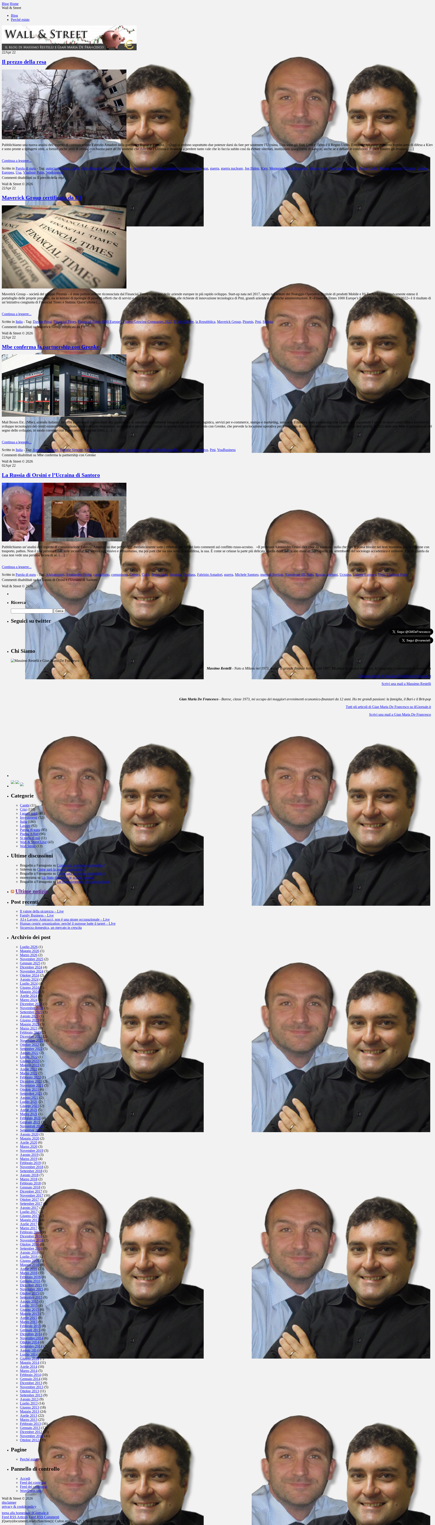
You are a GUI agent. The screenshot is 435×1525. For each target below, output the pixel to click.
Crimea (135, 574)
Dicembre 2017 (31, 1191)
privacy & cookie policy (19, 1506)
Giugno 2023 (29, 1020)
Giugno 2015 (29, 1309)
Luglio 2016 (29, 1256)
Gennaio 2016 (30, 1281)
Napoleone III (295, 574)
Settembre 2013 (31, 1395)
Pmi (258, 322)
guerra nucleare (232, 168)
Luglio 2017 (29, 1212)
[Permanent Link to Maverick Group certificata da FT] (64, 287)
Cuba (146, 574)
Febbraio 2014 (30, 1375)
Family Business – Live (37, 915)
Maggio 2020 (29, 1138)
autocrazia (53, 168)
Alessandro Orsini (79, 574)
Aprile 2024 (28, 996)
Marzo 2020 (28, 1146)
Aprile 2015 (28, 1318)
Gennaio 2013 (30, 1428)
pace (324, 168)
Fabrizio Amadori (164, 168)
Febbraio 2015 (30, 1326)
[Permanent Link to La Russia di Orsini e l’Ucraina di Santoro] (64, 540)
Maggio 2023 (29, 1024)
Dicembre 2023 (31, 1004)
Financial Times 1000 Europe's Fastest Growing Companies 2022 (125, 322)
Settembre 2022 (31, 1049)
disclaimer (9, 1502)
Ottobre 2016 (29, 1244)
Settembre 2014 (31, 1346)
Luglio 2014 (29, 1354)
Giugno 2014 (29, 1358)
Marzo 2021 (28, 1114)
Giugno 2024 (29, 987)
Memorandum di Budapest (288, 168)
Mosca (314, 168)
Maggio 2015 (29, 1314)
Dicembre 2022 (31, 1036)
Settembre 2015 (31, 1297)
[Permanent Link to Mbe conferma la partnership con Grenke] (64, 415)
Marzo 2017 (28, 1228)
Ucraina (410, 168)
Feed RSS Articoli (15, 1517)
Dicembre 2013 (31, 1383)
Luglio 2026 (29, 947)
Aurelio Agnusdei (45, 450)
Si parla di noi (30, 838)
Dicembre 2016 (31, 1236)
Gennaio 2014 (30, 1379)
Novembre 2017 (31, 1195)
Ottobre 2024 (29, 975)
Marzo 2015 (28, 1322)
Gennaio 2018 (30, 1187)
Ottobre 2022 (29, 1045)
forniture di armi (190, 168)
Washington (54, 172)
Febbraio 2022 (30, 1077)
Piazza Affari (29, 834)
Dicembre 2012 (31, 1432)
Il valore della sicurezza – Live (42, 911)
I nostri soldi (29, 813)
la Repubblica (205, 322)
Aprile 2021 (28, 1110)
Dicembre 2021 (31, 1081)
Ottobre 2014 (29, 1342)
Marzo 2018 (28, 1179)
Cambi (24, 805)
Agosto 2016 (29, 1252)
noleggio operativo (194, 450)
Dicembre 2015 (31, 1285)
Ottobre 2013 (29, 1391)
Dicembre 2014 (31, 1334)
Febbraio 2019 (30, 1163)
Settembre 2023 (31, 1012)
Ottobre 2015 (29, 1293)
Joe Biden (252, 168)
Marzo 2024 (28, 1000)
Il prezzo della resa (24, 62)
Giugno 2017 (29, 1216)
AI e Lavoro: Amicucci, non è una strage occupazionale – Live (65, 919)
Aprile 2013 (28, 1415)
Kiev (264, 168)
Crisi (23, 809)
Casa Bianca (123, 168)
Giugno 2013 (29, 1407)
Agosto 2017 (29, 1208)
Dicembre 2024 (31, 967)
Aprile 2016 (28, 1269)
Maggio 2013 (29, 1411)
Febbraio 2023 (30, 1032)
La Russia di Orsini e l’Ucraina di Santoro (51, 475)
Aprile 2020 (28, 1142)
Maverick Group (229, 322)
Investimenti (28, 817)
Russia (384, 168)
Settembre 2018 (31, 1171)
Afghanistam (55, 574)
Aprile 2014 (28, 1367)
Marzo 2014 (28, 1371)
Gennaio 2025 (30, 963)
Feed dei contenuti (33, 1482)
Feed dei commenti (33, 1487)
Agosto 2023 (29, 1016)
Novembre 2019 (31, 1151)
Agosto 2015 (29, 1301)
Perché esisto (20, 20)
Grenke (119, 450)
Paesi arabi (336, 168)
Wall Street (28, 846)
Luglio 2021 (29, 1102)
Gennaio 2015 (30, 1330)
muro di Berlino (271, 574)
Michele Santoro (247, 574)
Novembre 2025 (31, 959)
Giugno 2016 (29, 1261)
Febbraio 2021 (30, 1118)
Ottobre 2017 (29, 1199)
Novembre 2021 (31, 1085)
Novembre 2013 (31, 1387)
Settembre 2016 (31, 1248)
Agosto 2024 (29, 979)
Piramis (248, 322)
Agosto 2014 (29, 1350)
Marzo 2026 (28, 955)
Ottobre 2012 (29, 1440)
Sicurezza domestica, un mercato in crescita (51, 927)
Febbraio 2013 (30, 1424)
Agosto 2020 (29, 1134)
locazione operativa (141, 450)
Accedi (25, 1478)
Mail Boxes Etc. (167, 450)
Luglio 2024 (29, 983)
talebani (332, 574)
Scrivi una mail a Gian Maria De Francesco (400, 714)
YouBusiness (226, 450)
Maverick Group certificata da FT (42, 198)
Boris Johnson (91, 168)
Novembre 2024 (31, 971)
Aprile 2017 (28, 1224)
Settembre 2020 (31, 1130)
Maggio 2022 (29, 1065)
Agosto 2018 (29, 1175)
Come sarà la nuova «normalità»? (81, 865)
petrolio (351, 168)
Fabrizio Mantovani (99, 450)
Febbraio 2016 (30, 1277)
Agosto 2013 (29, 1399)
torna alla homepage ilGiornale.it (25, 1513)
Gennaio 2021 (30, 1122)
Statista (268, 322)
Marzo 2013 (28, 1420)
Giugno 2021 (29, 1106)
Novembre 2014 (31, 1338)
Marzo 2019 (28, 1159)
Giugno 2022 (29, 1061)
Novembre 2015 (31, 1289)
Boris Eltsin (70, 168)
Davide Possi (42, 322)
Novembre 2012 (31, 1436)
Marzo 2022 (28, 1073)
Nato (310, 574)
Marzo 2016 (28, 1273)
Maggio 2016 (29, 1265)
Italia (19, 322)
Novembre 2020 (31, 1126)
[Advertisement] (45, 748)
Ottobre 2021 (29, 1089)
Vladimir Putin (33, 172)
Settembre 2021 (31, 1093)
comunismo (119, 574)
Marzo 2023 (28, 1028)
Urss (381, 574)
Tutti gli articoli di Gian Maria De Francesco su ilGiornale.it (388, 707)
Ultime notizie (31, 891)
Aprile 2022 (28, 1069)
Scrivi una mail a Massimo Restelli (406, 684)
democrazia (141, 168)
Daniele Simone (71, 450)
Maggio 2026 (29, 951)
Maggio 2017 (29, 1220)
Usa (18, 172)
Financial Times (64, 322)
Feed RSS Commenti (44, 1517)
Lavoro (25, 826)
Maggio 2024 (29, 992)
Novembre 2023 (31, 1008)
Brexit (107, 168)
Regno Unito (368, 168)
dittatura (175, 574)
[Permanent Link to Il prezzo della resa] (64, 138)
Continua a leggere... (16, 161)
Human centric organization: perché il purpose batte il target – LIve (68, 923)
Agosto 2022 (29, 1053)
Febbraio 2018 (30, 1183)
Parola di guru (26, 168)
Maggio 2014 (29, 1362)
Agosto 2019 (29, 1155)
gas (205, 168)
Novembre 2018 (31, 1167)
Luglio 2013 (29, 1403)
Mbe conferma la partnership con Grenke (50, 347)
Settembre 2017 (31, 1204)
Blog (14, 15)
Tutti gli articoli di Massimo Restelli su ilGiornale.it (394, 676)
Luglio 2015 (29, 1305)
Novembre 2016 (31, 1240)
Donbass (189, 574)
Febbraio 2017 (30, 1232)
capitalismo (101, 574)
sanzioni (396, 168)
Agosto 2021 (29, 1098)
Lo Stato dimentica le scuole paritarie (67, 877)
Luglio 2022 (29, 1057)
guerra (214, 168)
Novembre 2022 (31, 1040)
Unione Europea (364, 574)
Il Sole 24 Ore (184, 322)
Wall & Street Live (33, 842)
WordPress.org (30, 1491)
